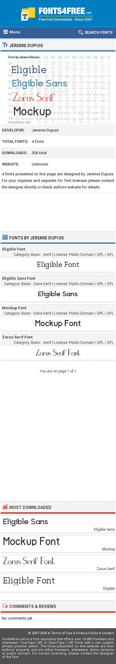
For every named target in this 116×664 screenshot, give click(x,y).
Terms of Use (61, 633)
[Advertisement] (58, 209)
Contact (108, 633)
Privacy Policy (87, 633)
